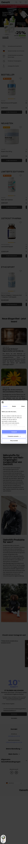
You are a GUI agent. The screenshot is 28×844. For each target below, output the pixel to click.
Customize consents (13, 436)
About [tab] (23, 406)
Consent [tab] (5, 406)
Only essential (14, 440)
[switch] (3, 842)
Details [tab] (14, 406)
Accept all (14, 431)
